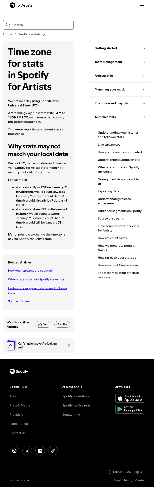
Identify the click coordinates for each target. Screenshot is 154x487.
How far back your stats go (117, 257)
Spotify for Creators (76, 405)
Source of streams (21, 301)
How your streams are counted (30, 270)
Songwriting (71, 414)
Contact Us (17, 433)
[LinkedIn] (40, 450)
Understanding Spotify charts (119, 159)
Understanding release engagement (114, 201)
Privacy (128, 480)
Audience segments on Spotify (120, 211)
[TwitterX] (27, 450)
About (14, 396)
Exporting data (109, 191)
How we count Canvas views (118, 265)
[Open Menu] (142, 5)
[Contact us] (67, 345)
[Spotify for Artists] (21, 5)
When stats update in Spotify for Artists (36, 279)
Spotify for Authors (75, 396)
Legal (117, 480)
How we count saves (112, 238)
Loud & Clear (19, 423)
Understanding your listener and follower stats (37, 290)
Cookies (139, 480)
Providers (16, 414)
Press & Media (20, 405)
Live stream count (111, 144)
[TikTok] (53, 450)
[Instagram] (14, 450)
